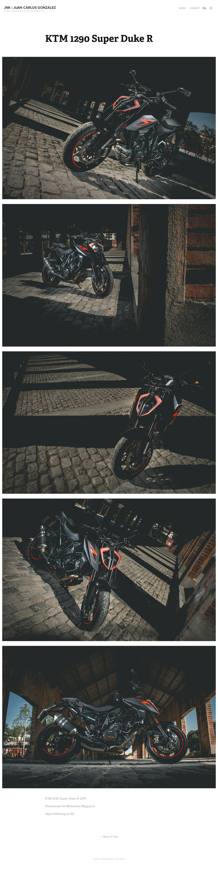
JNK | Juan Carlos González (30, 7)
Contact (195, 8)
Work (182, 8)
